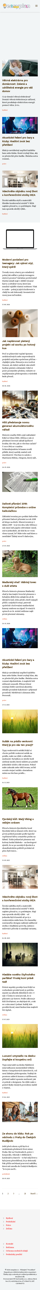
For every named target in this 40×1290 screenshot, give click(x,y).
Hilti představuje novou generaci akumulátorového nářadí (18, 426)
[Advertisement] (20, 38)
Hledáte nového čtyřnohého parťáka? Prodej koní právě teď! (18, 978)
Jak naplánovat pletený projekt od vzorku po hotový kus (18, 345)
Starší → (34, 1193)
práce (4, 164)
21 (25, 1193)
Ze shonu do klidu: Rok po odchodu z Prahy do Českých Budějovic (19, 1137)
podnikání (6, 1174)
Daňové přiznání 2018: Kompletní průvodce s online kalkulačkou (19, 507)
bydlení (4, 110)
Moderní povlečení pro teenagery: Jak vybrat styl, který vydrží (17, 263)
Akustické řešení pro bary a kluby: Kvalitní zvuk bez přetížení (18, 141)
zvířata (4, 619)
